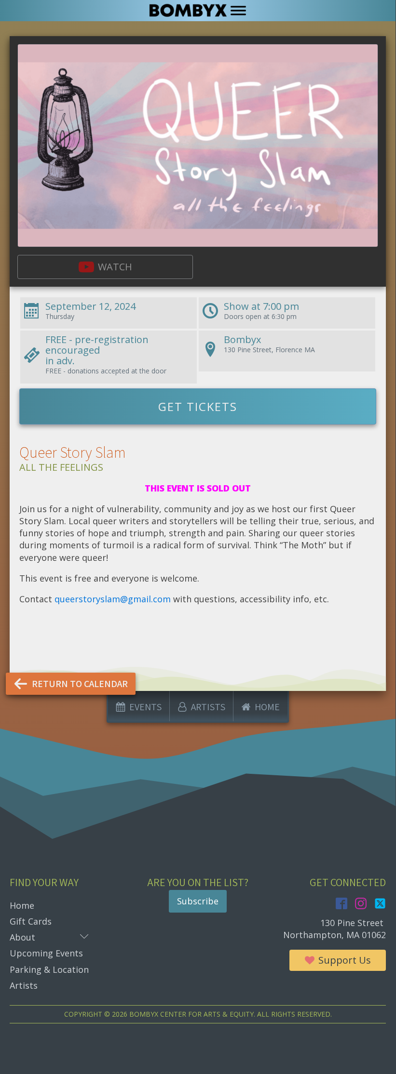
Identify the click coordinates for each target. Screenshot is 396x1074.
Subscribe (197, 901)
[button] (105, 267)
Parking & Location (49, 969)
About (49, 937)
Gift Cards (31, 921)
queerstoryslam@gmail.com (113, 599)
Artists (24, 985)
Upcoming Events (46, 953)
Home (22, 905)
